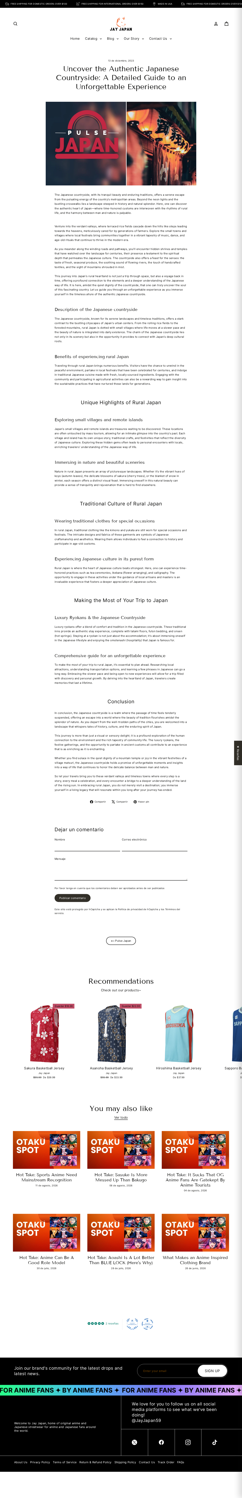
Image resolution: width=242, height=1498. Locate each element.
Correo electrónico (134, 839)
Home (75, 38)
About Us (20, 1462)
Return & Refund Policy (95, 1462)
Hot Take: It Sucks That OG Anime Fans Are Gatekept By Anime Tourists (195, 1179)
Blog (111, 38)
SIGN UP (212, 1371)
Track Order (166, 1462)
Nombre (60, 839)
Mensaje (60, 859)
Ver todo (121, 1117)
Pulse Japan (122, 940)
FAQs (180, 1462)
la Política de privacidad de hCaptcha (137, 909)
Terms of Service (65, 1462)
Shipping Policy (125, 1462)
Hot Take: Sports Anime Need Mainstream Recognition (46, 1177)
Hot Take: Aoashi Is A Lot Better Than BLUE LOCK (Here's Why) (121, 1260)
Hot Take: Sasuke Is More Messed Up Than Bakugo (120, 1177)
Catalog (91, 38)
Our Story (132, 38)
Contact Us (158, 38)
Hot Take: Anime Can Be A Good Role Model (46, 1260)
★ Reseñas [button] (238, 752)
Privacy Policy (40, 1462)
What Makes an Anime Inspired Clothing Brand (195, 1260)
